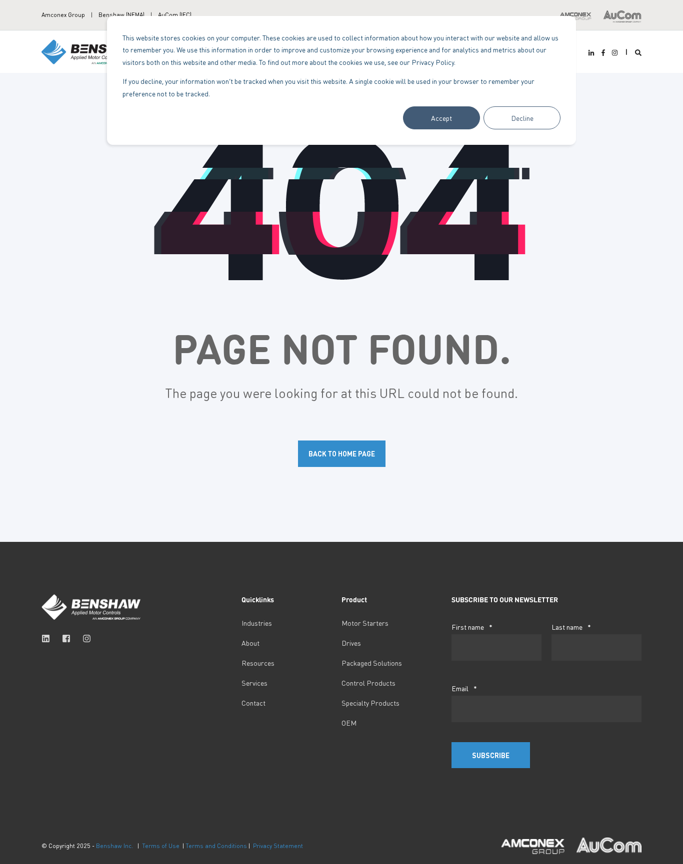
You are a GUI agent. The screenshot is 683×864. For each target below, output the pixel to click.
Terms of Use (161, 846)
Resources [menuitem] (258, 662)
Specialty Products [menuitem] (371, 702)
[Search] (638, 51)
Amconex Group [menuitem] (63, 15)
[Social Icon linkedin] (49, 638)
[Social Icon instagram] (613, 52)
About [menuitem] (251, 642)
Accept (441, 117)
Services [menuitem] (255, 682)
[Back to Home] (92, 50)
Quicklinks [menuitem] (258, 600)
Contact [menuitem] (254, 702)
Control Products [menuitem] (369, 682)
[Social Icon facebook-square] (66, 638)
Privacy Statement (278, 846)
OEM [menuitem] (349, 722)
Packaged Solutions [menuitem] (372, 662)
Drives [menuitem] (351, 642)
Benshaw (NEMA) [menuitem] (121, 15)
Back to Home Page (341, 453)
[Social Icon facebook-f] (602, 52)
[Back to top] (20, 844)
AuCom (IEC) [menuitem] (175, 15)
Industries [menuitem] (257, 622)
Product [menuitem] (354, 600)
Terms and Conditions (216, 846)
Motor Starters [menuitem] (365, 622)
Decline (522, 117)
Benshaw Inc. (114, 846)
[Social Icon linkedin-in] (592, 52)
